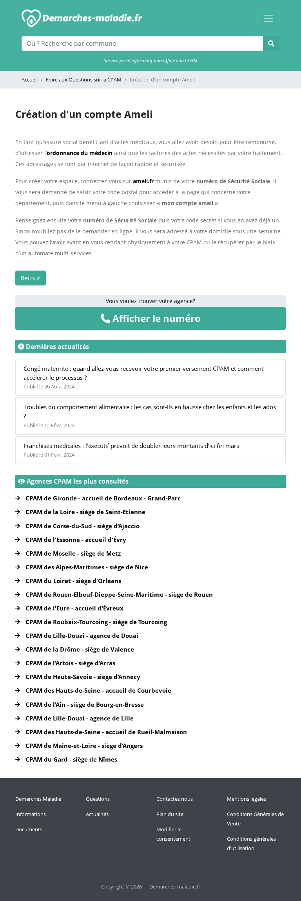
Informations (30, 814)
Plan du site (169, 814)
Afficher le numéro (155, 318)
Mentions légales (246, 798)
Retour (30, 278)
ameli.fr (143, 181)
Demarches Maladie (38, 798)
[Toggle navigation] (268, 18)
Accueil (30, 79)
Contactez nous (174, 798)
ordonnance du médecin (79, 153)
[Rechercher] (271, 43)
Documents (28, 829)
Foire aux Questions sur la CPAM (83, 79)
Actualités (97, 814)
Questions (98, 798)
